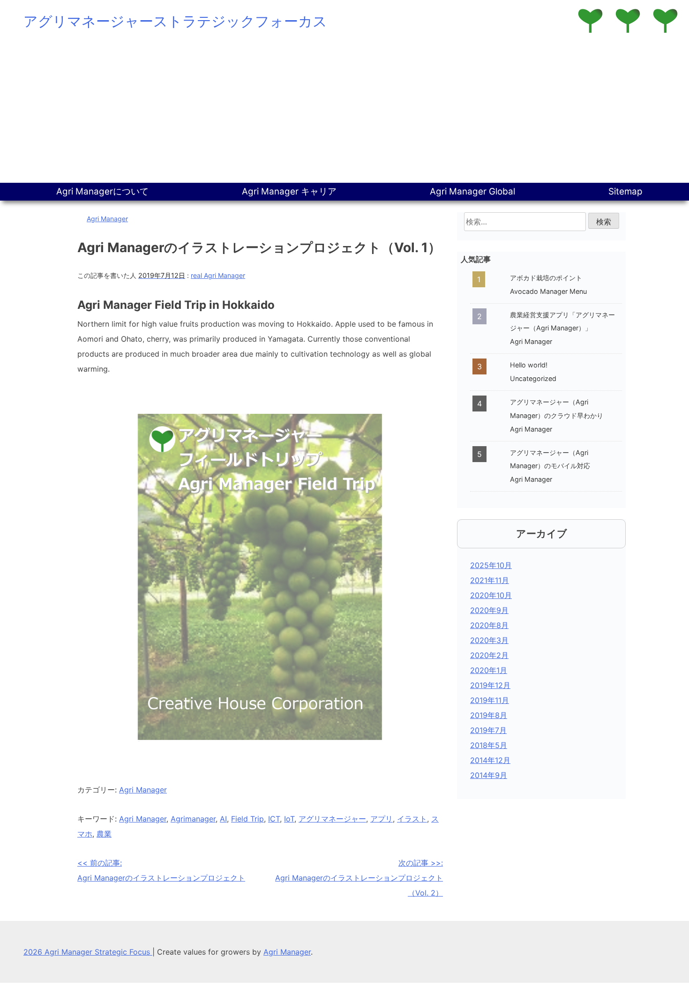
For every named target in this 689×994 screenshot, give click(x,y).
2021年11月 (489, 580)
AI (223, 818)
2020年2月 (489, 655)
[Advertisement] (344, 112)
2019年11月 (489, 700)
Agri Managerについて (102, 191)
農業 (104, 833)
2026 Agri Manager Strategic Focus (87, 952)
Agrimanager (193, 818)
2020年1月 (488, 670)
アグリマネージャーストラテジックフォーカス (175, 21)
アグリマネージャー (332, 818)
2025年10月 (491, 565)
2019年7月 (488, 730)
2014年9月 (488, 775)
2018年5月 (488, 745)
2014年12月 (490, 760)
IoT (289, 818)
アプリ (381, 818)
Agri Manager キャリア (289, 191)
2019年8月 (488, 715)
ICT (274, 818)
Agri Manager (107, 219)
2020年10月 (491, 595)
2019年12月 (490, 685)
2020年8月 (489, 625)
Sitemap (625, 191)
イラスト (412, 818)
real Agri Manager (218, 275)
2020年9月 (489, 610)
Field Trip (247, 818)
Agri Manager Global (472, 191)
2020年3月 (489, 640)
